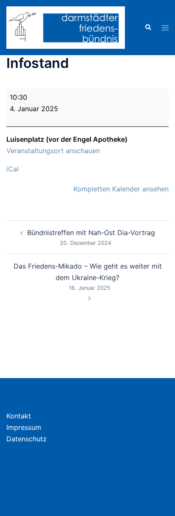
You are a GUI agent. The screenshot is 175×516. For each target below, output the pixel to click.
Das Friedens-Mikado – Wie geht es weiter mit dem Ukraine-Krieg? (88, 276)
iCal (12, 169)
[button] (147, 27)
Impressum (23, 427)
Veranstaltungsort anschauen (53, 150)
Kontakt (18, 416)
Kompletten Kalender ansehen (121, 189)
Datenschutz (26, 439)
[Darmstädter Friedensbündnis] (65, 26)
